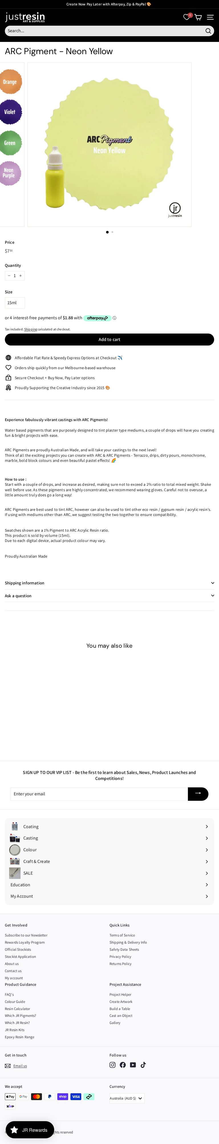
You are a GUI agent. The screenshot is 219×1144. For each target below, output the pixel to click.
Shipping (30, 329)
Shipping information (24, 583)
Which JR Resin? (17, 1022)
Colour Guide (15, 1001)
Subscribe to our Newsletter (26, 935)
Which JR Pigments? (20, 1015)
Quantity (13, 265)
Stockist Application (20, 956)
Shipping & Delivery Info (128, 942)
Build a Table (120, 1008)
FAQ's (9, 994)
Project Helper (120, 994)
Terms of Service (122, 935)
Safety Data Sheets (124, 949)
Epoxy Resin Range (19, 1037)
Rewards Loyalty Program (25, 942)
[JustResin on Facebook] (123, 1065)
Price (10, 242)
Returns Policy (120, 963)
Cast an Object (121, 1015)
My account (14, 978)
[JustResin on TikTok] (143, 1065)
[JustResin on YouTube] (133, 1065)
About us (12, 963)
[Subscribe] (198, 794)
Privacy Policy (120, 956)
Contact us (13, 970)
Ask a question (18, 595)
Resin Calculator (17, 1008)
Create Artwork (121, 1001)
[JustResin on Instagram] (112, 1065)
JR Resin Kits (14, 1029)
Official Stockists (18, 949)
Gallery (115, 1022)
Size (9, 291)
